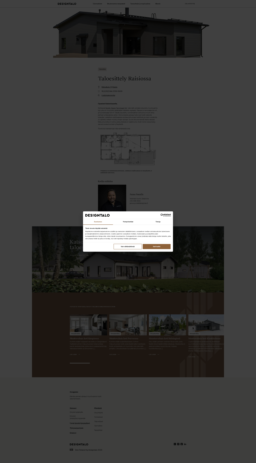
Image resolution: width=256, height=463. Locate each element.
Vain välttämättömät (128, 246)
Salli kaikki (156, 246)
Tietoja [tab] (158, 222)
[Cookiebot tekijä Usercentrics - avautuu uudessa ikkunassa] (162, 215)
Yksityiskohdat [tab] (128, 222)
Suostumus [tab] (98, 222)
